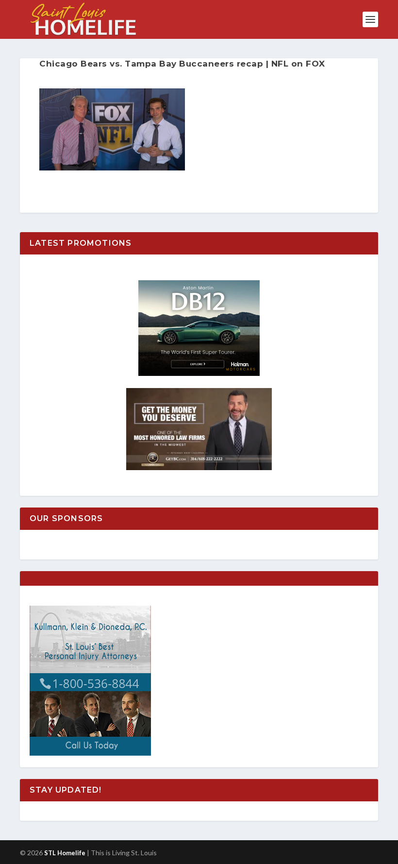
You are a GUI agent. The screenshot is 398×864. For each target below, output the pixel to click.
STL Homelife (64, 853)
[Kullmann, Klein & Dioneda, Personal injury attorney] (90, 753)
